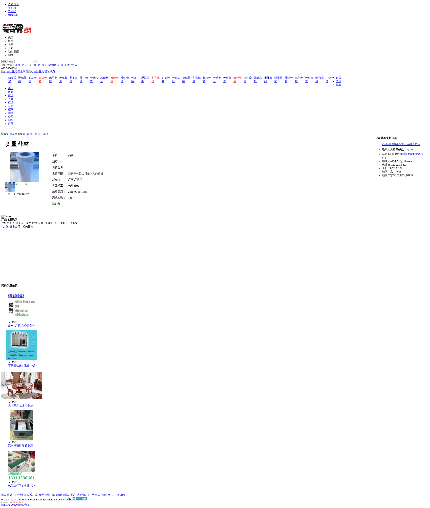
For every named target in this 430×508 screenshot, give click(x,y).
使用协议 (44, 494)
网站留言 (82, 494)
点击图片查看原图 (18, 193)
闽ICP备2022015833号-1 (15, 504)
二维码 (12, 11)
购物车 (12, 14)
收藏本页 (13, 4)
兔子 (44, 65)
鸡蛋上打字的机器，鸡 (21, 485)
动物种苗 (53, 65)
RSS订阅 (120, 494)
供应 (37, 133)
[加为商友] (407, 154)
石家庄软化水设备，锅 (21, 365)
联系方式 (32, 494)
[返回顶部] (29, 504)
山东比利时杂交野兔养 (21, 325)
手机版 (12, 7)
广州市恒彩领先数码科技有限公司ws (401, 144)
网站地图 (13, 18)
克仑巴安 (27, 65)
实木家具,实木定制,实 (21, 405)
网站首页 (6, 494)
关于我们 (19, 494)
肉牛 (67, 65)
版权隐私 (57, 494)
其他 (45, 133)
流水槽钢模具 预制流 (20, 445)
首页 (29, 133)
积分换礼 (107, 494)
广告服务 (95, 494)
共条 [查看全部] (11, 226)
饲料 (17, 65)
